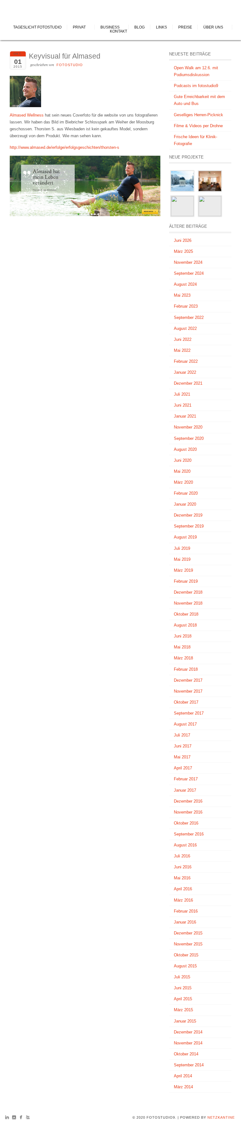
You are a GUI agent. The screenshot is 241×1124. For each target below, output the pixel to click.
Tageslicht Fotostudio (37, 27)
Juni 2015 (182, 988)
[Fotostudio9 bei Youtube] (27, 1118)
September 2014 (189, 1065)
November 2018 (188, 603)
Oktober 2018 (186, 614)
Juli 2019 (182, 548)
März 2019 (183, 570)
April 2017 (183, 768)
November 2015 (188, 944)
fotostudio (69, 65)
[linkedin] (7, 1118)
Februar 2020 (186, 493)
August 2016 (185, 845)
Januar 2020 (185, 504)
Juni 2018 (182, 636)
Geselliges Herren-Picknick (198, 114)
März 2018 (183, 658)
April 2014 (183, 1076)
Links (161, 27)
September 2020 (189, 438)
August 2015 (185, 966)
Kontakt (118, 31)
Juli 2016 (182, 856)
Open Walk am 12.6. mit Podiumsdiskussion (196, 71)
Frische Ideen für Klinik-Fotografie (195, 140)
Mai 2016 (182, 878)
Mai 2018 (182, 647)
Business (110, 27)
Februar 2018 (186, 669)
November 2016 (188, 812)
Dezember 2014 (188, 1032)
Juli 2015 (182, 977)
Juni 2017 (182, 746)
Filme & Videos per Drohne (198, 125)
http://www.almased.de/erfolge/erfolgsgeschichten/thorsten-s (64, 147)
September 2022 (189, 317)
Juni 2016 (182, 867)
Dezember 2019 (188, 515)
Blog (139, 27)
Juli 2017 (182, 735)
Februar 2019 (186, 581)
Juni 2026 (182, 240)
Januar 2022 (185, 372)
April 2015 (183, 999)
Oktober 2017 (186, 702)
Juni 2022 (182, 339)
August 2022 (185, 328)
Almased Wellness (27, 115)
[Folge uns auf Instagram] (14, 1118)
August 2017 (185, 724)
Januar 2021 (185, 416)
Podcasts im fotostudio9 (196, 85)
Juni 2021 (182, 405)
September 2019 (189, 526)
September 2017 (189, 713)
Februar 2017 (186, 779)
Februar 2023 (186, 306)
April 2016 (183, 889)
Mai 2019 (182, 559)
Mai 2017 (182, 757)
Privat (79, 27)
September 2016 (189, 834)
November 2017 (188, 691)
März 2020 (183, 482)
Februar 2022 (186, 361)
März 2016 (183, 900)
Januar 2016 (185, 922)
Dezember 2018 (188, 592)
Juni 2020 (182, 460)
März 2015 (183, 1009)
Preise (185, 27)
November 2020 (188, 427)
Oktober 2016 (186, 823)
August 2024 (185, 284)
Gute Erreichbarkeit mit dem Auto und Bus (199, 100)
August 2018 (185, 625)
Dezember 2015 (188, 933)
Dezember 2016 (188, 801)
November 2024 (188, 262)
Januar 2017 (185, 790)
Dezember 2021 (188, 383)
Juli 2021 (182, 394)
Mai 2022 (182, 350)
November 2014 (188, 1043)
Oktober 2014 (186, 1054)
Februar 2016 (186, 911)
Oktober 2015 (186, 955)
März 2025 (183, 251)
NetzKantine (221, 1117)
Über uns (213, 27)
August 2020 (185, 449)
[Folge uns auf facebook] (21, 1118)
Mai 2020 (182, 471)
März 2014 (183, 1087)
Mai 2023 (182, 295)
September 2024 (189, 273)
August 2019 (185, 537)
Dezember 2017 (188, 680)
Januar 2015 (185, 1021)
